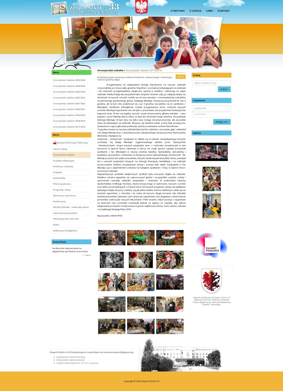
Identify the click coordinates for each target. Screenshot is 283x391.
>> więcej (87, 255)
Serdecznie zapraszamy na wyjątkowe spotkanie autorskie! (70, 250)
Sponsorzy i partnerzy (64, 195)
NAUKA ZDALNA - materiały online (71, 207)
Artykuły (57, 172)
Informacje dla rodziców (66, 218)
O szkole (195, 10)
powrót (180, 76)
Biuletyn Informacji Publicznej (72, 142)
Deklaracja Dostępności (65, 230)
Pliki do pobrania (62, 183)
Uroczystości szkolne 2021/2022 (69, 103)
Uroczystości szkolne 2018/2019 (69, 120)
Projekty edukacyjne (63, 160)
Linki (209, 10)
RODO (56, 224)
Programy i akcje (62, 189)
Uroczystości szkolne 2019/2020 (69, 115)
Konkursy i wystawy (63, 166)
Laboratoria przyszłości (65, 213)
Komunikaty (59, 178)
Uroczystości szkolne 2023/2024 (69, 91)
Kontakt (224, 10)
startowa (178, 10)
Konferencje (59, 201)
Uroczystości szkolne (64, 154)
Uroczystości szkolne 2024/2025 (69, 85)
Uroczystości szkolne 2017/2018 (69, 126)
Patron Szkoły (60, 149)
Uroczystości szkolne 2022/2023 (69, 97)
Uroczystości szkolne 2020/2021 (69, 109)
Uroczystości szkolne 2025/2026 (69, 80)
